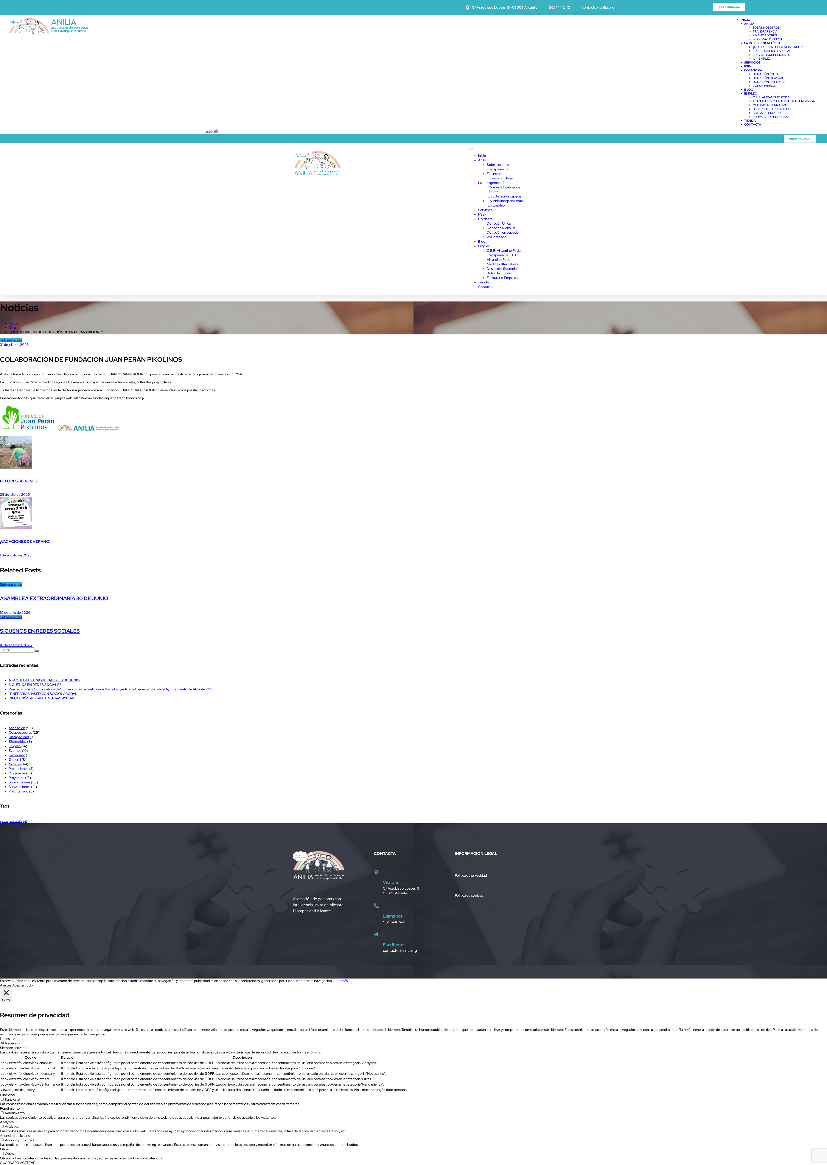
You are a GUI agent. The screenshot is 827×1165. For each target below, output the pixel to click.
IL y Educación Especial (772, 51)
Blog (748, 90)
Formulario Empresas (771, 117)
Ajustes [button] (5, 985)
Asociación (17, 728)
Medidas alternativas (770, 105)
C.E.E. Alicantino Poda (771, 97)
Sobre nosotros (766, 28)
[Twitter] (765, 7)
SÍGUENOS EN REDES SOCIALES (40, 631)
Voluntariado (764, 86)
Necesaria (12, 1043)
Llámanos (393, 916)
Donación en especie (769, 82)
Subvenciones (11, 340)
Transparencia (765, 31)
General (15, 759)
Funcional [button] (7, 1095)
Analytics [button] (7, 1122)
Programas (17, 773)
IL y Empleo (762, 59)
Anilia (749, 24)
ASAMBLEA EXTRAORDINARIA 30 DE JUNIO (54, 598)
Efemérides (17, 741)
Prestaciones (18, 768)
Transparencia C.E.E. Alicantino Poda (784, 101)
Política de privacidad (471, 875)
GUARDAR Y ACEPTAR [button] (17, 1162)
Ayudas (4, 821)
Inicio (745, 20)
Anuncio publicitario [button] (15, 1135)
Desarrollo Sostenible (772, 109)
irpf (25, 821)
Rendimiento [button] (10, 1108)
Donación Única (766, 74)
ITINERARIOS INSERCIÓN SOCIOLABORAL (43, 693)
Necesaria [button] (7, 1038)
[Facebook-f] (753, 7)
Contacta (752, 124)
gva (11, 821)
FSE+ (748, 66)
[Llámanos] (376, 905)
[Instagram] (777, 7)
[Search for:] (17, 650)
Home (13, 323)
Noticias (15, 764)
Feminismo (17, 755)
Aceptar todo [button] (22, 985)
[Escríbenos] (376, 934)
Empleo (750, 93)
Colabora (753, 70)
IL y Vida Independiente (771, 55)
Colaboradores (20, 732)
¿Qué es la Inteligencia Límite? (778, 47)
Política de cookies (469, 895)
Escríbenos (394, 945)
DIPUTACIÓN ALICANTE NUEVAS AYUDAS (42, 698)
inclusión (17, 821)
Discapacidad (19, 737)
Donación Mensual (768, 78)
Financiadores (765, 35)
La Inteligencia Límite (762, 43)
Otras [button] (4, 1149)
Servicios (752, 62)
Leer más (340, 981)
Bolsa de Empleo (767, 113)
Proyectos (16, 777)
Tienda (750, 121)
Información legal (768, 39)
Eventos (15, 750)
